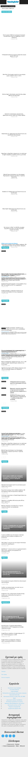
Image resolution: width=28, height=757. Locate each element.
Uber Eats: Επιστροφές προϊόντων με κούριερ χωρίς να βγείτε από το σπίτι (14, 75)
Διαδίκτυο (3, 251)
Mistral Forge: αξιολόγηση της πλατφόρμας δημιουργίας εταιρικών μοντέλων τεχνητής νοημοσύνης (14, 176)
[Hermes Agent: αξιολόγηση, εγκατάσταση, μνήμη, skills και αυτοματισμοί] (14, 81)
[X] (10, 735)
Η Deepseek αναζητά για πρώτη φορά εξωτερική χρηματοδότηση (14, 55)
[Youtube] (13, 735)
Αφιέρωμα (3, 411)
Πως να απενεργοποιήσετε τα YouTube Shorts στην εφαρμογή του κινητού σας (13, 573)
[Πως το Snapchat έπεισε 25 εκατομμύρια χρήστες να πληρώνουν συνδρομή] (14, 613)
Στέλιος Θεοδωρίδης (5, 276)
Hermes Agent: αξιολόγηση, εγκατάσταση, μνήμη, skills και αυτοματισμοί (14, 95)
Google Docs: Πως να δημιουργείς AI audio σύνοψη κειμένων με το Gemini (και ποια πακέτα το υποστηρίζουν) (12, 595)
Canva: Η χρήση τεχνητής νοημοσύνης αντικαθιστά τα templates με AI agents (13, 274)
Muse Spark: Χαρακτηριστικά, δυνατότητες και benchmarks (14, 209)
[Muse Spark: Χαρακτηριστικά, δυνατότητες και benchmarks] (14, 196)
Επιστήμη (3, 304)
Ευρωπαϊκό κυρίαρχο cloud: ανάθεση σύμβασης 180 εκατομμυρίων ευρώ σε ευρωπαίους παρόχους (14, 245)
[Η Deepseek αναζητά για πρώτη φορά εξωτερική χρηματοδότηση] (14, 42)
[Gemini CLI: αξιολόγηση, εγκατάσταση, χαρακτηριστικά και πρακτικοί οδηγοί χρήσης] (14, 101)
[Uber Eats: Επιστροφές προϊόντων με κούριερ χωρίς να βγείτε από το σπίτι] (14, 62)
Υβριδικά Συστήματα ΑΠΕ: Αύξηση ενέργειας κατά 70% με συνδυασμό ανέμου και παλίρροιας (13, 368)
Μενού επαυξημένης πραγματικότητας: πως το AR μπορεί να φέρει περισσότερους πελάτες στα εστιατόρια (13, 363)
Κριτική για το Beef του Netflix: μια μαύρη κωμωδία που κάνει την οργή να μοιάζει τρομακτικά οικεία (14, 228)
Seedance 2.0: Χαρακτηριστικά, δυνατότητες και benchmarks (14, 192)
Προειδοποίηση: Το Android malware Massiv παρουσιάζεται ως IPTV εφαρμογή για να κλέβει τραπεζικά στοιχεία (12, 627)
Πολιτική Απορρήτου (5, 677)
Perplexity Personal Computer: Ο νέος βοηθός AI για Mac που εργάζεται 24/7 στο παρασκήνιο (13, 284)
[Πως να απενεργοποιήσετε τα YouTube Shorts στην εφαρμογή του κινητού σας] (14, 569)
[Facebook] (2, 735)
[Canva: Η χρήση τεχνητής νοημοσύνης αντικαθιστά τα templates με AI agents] (14, 258)
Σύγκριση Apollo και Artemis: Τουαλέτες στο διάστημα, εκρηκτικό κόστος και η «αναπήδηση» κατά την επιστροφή (13, 329)
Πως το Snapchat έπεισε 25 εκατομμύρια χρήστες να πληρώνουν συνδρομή (13, 618)
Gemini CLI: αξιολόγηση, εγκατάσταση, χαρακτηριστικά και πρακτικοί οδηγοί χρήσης (14, 114)
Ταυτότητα (3, 671)
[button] (3, 750)
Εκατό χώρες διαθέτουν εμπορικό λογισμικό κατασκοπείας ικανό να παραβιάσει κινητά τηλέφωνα (14, 36)
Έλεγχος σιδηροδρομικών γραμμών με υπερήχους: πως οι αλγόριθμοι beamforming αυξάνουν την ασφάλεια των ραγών (13, 357)
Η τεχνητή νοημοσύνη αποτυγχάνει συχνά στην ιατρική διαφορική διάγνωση (12, 351)
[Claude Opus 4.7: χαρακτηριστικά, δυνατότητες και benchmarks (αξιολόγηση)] (14, 121)
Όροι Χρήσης (4, 674)
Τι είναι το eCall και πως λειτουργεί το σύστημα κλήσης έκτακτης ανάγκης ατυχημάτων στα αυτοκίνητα (12, 536)
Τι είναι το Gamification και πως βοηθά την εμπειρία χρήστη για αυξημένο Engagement (14, 527)
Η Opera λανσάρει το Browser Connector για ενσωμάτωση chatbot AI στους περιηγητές (12, 291)
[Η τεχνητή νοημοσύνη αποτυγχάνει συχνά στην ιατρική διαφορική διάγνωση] (14, 335)
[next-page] (5, 296)
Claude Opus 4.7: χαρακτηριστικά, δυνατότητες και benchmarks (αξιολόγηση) (14, 134)
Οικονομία (4, 381)
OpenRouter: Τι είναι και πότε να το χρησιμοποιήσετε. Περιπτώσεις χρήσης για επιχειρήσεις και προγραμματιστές (13, 550)
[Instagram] (6, 735)
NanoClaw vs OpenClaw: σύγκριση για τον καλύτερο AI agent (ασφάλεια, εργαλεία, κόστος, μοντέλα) (14, 154)
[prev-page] (2, 296)
